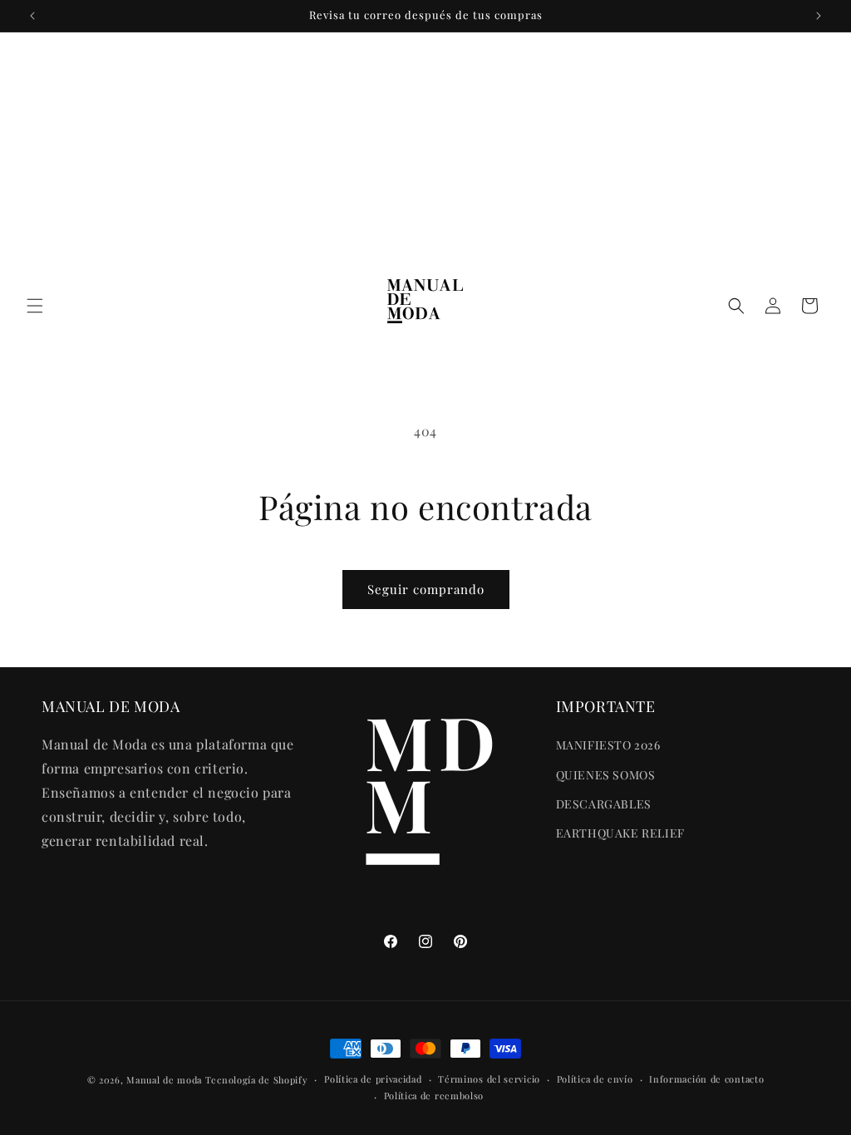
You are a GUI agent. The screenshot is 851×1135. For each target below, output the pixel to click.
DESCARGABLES (604, 804)
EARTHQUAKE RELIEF (620, 833)
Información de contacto (706, 1079)
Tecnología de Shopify (256, 1080)
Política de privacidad (372, 1079)
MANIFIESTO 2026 (608, 745)
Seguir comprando (426, 589)
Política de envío (595, 1079)
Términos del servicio (489, 1079)
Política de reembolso (434, 1095)
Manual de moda (165, 1080)
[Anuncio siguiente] (818, 16)
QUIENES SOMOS (606, 775)
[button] (35, 305)
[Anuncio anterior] (32, 16)
